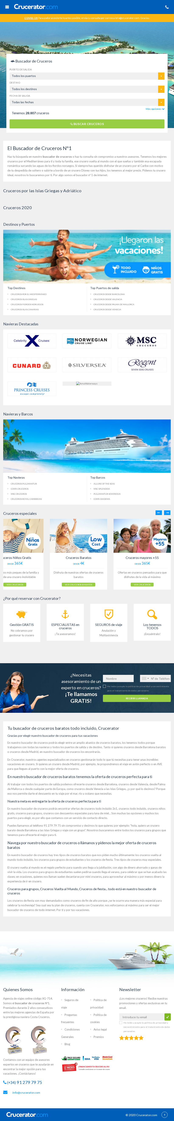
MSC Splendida (102, 488)
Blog (67, 1044)
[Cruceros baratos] (78, 536)
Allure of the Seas (104, 483)
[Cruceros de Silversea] (87, 364)
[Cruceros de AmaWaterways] (87, 383)
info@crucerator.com (26, 1092)
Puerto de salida (21, 69)
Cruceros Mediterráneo (28, 294)
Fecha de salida (20, 95)
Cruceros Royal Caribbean (26, 499)
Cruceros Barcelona (109, 294)
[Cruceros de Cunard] (31, 364)
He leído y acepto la (146, 1026)
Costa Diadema (102, 499)
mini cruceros (93, 876)
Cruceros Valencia (108, 299)
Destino (15, 82)
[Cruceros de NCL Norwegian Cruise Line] (87, 340)
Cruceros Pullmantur (24, 483)
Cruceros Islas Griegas (24, 299)
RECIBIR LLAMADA (137, 698)
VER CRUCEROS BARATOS (78, 584)
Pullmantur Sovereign (107, 494)
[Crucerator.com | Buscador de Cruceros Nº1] (77, 6)
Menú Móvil (7, 7)
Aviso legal (100, 1029)
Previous (159, 512)
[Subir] (164, 1115)
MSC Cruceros (19, 494)
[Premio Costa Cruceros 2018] (41, 1040)
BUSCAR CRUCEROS (88, 124)
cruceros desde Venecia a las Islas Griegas (100, 789)
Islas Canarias (25, 309)
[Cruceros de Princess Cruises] (31, 388)
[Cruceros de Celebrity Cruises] (31, 340)
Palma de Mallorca (114, 304)
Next (167, 512)
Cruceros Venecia (107, 309)
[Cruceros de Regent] (142, 364)
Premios (99, 1037)
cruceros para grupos (29, 813)
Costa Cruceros (19, 488)
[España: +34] (145, 678)
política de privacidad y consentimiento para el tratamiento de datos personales (146, 1026)
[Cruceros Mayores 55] (142, 536)
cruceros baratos (110, 742)
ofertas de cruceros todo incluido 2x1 (94, 808)
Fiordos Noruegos (27, 304)
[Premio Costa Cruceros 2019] (16, 1040)
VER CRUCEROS (15, 584)
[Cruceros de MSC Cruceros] (142, 340)
